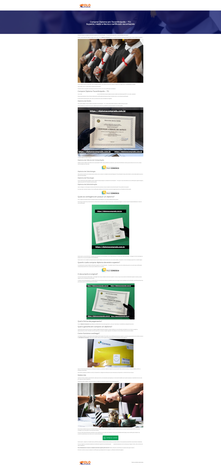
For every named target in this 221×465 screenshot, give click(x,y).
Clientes (119, 5)
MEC (112, 444)
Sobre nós (137, 5)
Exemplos (125, 5)
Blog (141, 5)
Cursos (114, 5)
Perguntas (131, 5)
